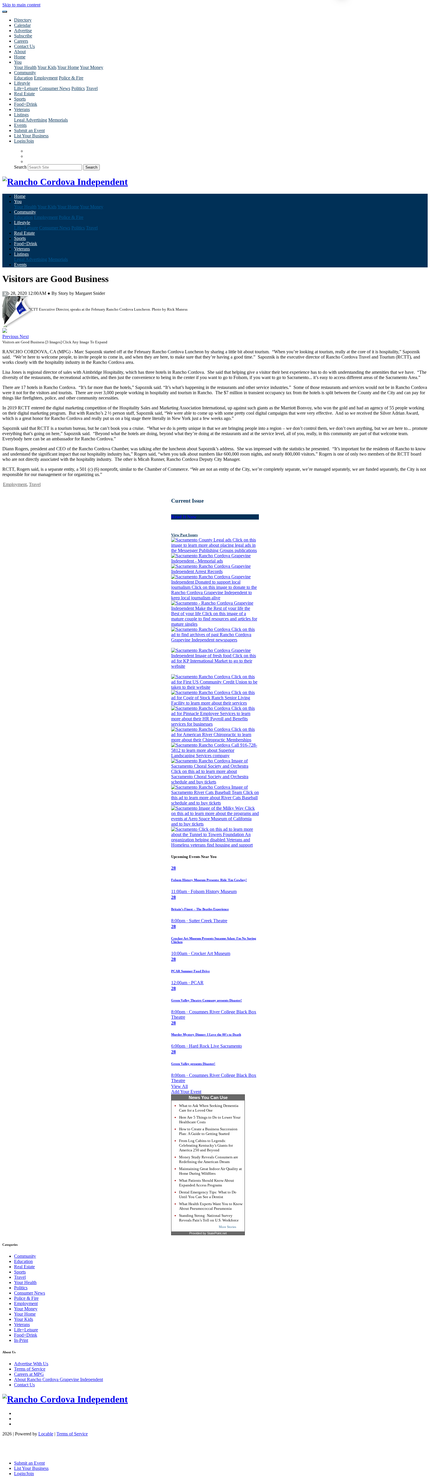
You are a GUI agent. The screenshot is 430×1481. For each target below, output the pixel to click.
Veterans (22, 109)
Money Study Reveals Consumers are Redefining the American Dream (208, 1159)
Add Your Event (186, 1091)
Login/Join (24, 141)
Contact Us (24, 46)
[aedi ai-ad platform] (36, 298)
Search (20, 167)
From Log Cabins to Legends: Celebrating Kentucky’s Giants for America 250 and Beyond (206, 1145)
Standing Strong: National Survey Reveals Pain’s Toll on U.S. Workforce (209, 1217)
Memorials (58, 119)
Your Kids (46, 67)
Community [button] (25, 72)
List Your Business (31, 135)
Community (25, 1256)
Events (20, 125)
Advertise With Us (31, 1363)
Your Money (91, 67)
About (20, 51)
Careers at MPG (29, 1374)
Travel (92, 88)
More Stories (227, 1227)
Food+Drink (25, 104)
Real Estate (24, 93)
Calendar (22, 25)
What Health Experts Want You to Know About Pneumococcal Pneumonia (210, 1206)
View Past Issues (184, 535)
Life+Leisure (26, 88)
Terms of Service (29, 1368)
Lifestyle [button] (22, 83)
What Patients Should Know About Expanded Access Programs (206, 1182)
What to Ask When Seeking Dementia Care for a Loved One (208, 1108)
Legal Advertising (30, 119)
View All (179, 1086)
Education (23, 77)
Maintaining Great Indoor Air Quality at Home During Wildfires (210, 1171)
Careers (21, 41)
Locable (45, 1433)
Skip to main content (21, 4)
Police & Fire (71, 77)
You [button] (18, 62)
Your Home (68, 67)
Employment (46, 77)
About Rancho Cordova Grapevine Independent (58, 1379)
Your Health (25, 67)
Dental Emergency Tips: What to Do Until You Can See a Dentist (207, 1194)
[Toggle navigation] (4, 12)
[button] (11, 336)
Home (19, 56)
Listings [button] (21, 114)
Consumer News (54, 88)
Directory (23, 20)
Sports (20, 98)
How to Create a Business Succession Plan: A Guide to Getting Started (208, 1131)
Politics (78, 88)
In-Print (21, 1340)
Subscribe (23, 35)
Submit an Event (29, 130)
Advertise (23, 30)
